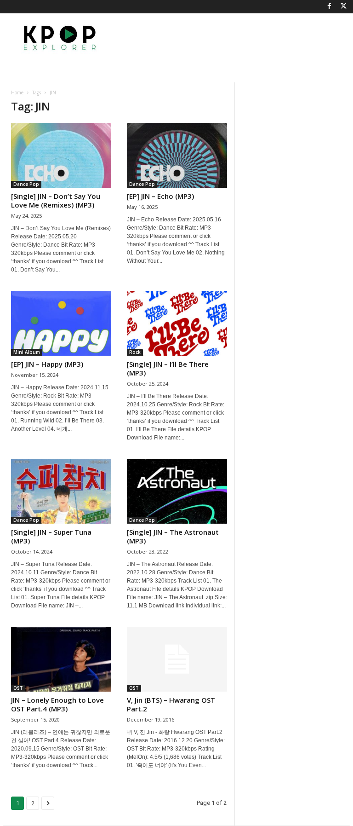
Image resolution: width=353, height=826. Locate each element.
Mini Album (26, 352)
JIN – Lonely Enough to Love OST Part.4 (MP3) (57, 704)
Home (17, 92)
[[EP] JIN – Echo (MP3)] (177, 155)
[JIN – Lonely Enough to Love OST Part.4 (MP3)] (61, 659)
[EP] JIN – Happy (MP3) (47, 364)
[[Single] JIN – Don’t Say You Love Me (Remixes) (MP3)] (61, 155)
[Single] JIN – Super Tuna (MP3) (51, 536)
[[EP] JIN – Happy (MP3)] (61, 323)
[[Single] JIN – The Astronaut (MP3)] (177, 491)
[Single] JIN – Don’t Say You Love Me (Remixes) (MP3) (55, 200)
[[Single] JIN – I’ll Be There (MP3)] (177, 323)
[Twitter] (343, 6)
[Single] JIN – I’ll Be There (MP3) (168, 368)
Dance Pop (26, 184)
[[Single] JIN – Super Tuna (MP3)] (61, 491)
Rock (135, 352)
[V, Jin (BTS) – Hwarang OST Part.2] (177, 659)
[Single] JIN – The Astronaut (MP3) (173, 536)
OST (18, 688)
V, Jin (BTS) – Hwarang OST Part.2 (171, 704)
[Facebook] (329, 6)
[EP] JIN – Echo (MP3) (160, 196)
